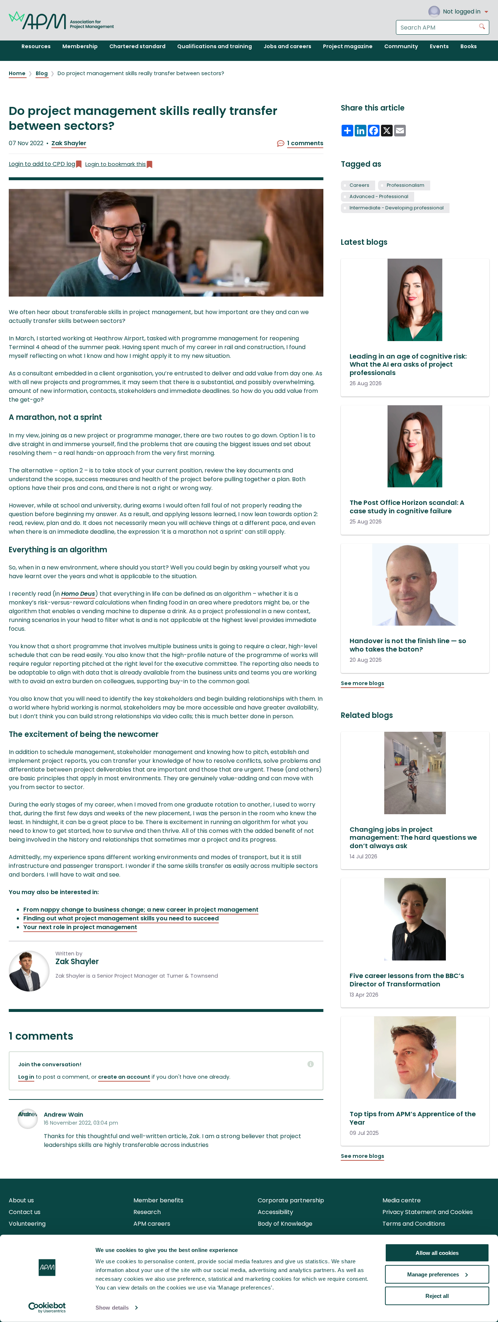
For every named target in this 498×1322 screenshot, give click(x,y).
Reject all (437, 1295)
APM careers (151, 1223)
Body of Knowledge (285, 1223)
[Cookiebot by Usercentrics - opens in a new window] (47, 1307)
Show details (112, 1307)
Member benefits (158, 1200)
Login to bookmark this (115, 164)
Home (18, 73)
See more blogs (362, 683)
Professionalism (405, 185)
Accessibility (275, 1212)
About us (21, 1200)
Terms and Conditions (413, 1223)
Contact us (24, 1212)
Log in (26, 1077)
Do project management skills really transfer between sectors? (141, 73)
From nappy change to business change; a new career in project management (140, 909)
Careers (359, 185)
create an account (124, 1077)
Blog (42, 73)
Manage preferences (433, 1274)
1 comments (305, 143)
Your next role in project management (80, 927)
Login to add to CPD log (42, 164)
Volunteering (27, 1223)
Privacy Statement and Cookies (427, 1212)
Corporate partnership (291, 1200)
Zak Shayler (68, 143)
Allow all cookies (437, 1253)
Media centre (401, 1200)
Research (147, 1212)
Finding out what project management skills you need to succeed (121, 918)
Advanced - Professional (379, 196)
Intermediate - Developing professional (397, 208)
